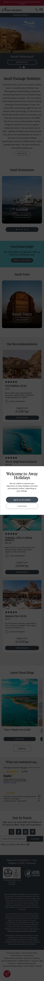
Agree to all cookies (22, 499)
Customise (22, 506)
